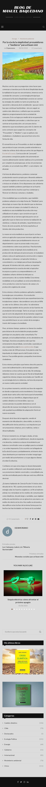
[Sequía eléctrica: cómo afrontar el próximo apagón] (23, 583)
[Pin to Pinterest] (35, 519)
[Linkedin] (28, 782)
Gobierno (23, 750)
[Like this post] (27, 519)
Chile (23, 728)
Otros (23, 766)
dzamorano (11, 48)
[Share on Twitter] (33, 519)
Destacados (23, 734)
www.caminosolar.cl (27, 347)
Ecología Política (23, 739)
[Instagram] (24, 782)
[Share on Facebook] (30, 519)
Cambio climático (23, 723)
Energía (14, 39)
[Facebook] (18, 782)
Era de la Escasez (8, 153)
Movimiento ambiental (27, 39)
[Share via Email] (38, 519)
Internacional (23, 755)
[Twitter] (21, 782)
